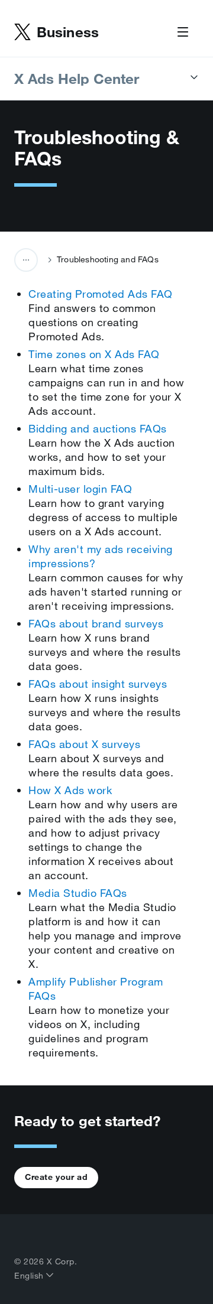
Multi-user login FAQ (80, 488)
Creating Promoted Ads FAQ (100, 293)
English (30, 1275)
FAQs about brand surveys (95, 623)
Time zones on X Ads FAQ (94, 353)
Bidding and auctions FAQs (97, 428)
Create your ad (56, 1177)
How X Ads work (70, 789)
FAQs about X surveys (84, 743)
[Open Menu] (183, 32)
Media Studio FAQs (77, 892)
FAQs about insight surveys (97, 683)
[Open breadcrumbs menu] (26, 260)
